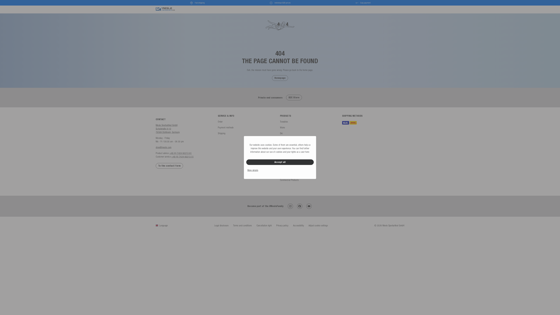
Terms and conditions (242, 225)
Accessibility (298, 225)
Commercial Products (289, 180)
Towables (284, 121)
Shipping (221, 133)
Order (220, 121)
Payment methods (226, 127)
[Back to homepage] (165, 9)
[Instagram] (290, 206)
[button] (280, 78)
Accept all (280, 162)
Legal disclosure (221, 225)
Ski (281, 133)
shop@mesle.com (163, 147)
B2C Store (294, 97)
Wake (282, 127)
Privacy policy (282, 225)
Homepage (280, 78)
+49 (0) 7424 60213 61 (180, 153)
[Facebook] (299, 206)
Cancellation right (264, 225)
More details (252, 170)
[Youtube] (309, 206)
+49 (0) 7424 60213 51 (182, 156)
